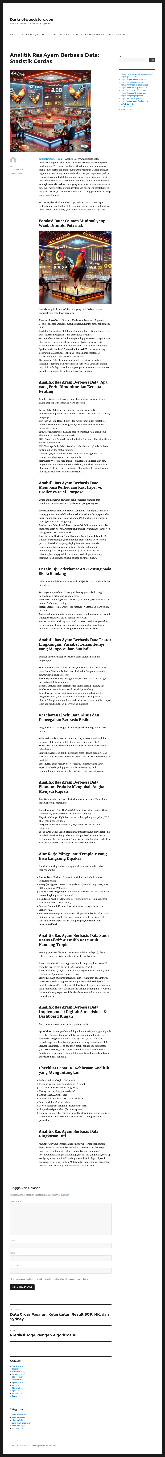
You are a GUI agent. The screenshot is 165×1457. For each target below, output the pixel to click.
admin (13, 166)
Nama (13, 1240)
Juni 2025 (16, 1385)
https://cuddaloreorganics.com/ (134, 88)
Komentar (16, 1201)
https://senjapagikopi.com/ (132, 96)
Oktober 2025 (17, 1377)
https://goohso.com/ (129, 77)
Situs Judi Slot (49, 34)
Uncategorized (16, 173)
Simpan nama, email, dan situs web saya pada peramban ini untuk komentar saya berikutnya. (51, 1279)
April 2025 (16, 1391)
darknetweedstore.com (51, 159)
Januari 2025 (17, 1396)
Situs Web (15, 1266)
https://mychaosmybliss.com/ (133, 90)
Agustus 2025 (17, 1382)
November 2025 (18, 1374)
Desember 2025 (18, 1372)
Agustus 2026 (17, 1366)
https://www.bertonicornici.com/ (135, 85)
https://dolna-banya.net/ (131, 98)
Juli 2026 (15, 1369)
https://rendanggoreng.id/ (132, 82)
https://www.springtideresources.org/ (137, 74)
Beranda (14, 34)
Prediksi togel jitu (96, 209)
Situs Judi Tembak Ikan (93, 34)
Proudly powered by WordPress (44, 1446)
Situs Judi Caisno (69, 34)
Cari (120, 56)
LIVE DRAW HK (127, 104)
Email (14, 1253)
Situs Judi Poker (117, 34)
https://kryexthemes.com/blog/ (134, 79)
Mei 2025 (16, 1388)
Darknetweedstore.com (32, 19)
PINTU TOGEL (126, 107)
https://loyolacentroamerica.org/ (134, 93)
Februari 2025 (18, 1393)
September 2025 (19, 1380)
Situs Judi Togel (30, 34)
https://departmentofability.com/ (134, 101)
